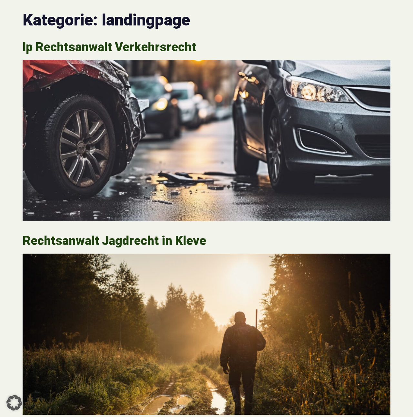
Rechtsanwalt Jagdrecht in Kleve (114, 241)
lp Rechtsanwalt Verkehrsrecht (109, 47)
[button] (14, 403)
